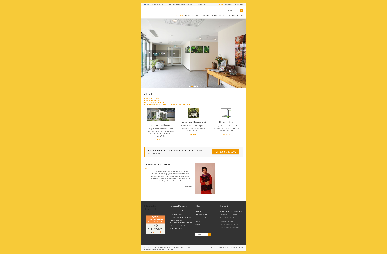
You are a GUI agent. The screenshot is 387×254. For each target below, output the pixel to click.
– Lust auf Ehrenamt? (151, 98)
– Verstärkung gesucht (152, 100)
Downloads (205, 15)
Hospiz (187, 15)
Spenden (195, 15)
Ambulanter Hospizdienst (193, 121)
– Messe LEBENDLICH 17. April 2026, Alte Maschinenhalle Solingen (167, 104)
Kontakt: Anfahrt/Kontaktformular (234, 4)
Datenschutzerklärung (237, 247)
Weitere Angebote (217, 15)
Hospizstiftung (226, 122)
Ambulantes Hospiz (201, 214)
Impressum (226, 247)
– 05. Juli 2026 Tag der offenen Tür (156, 102)
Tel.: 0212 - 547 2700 (225, 151)
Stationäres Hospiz (160, 124)
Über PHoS (231, 15)
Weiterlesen (160, 140)
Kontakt (240, 15)
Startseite (220, 4)
